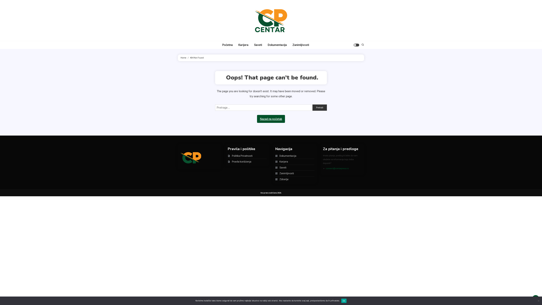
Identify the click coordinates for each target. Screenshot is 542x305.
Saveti (258, 45)
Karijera (243, 45)
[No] (538, 300)
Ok (344, 301)
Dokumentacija (277, 45)
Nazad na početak (271, 119)
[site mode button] (356, 45)
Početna (227, 45)
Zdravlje (284, 179)
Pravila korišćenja (241, 161)
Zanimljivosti (300, 45)
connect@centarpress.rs (337, 168)
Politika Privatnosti (242, 155)
